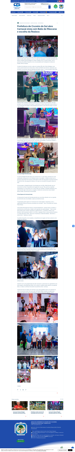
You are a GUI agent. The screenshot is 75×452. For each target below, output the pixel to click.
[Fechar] (73, 450)
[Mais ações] (57, 23)
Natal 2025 (29, 15)
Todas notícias (14, 15)
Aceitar (70, 450)
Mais (48, 15)
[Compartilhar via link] (25, 389)
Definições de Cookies (62, 450)
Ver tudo (61, 399)
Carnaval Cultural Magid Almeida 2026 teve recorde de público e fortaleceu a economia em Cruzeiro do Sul (55, 412)
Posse (34, 15)
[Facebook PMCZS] (57, 1)
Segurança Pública (41, 15)
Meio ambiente (22, 15)
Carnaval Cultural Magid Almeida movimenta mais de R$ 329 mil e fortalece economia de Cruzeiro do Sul (19, 412)
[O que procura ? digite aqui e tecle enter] (49, 7)
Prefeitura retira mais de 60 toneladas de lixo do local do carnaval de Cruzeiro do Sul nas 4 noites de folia (37, 412)
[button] (20, 12)
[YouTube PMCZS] (59, 1)
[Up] (72, 448)
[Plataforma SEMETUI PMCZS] (63, 1)
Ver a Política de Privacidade (41, 450)
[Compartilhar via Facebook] (17, 389)
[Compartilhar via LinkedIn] (23, 389)
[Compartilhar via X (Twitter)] (20, 389)
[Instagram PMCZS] (61, 1)
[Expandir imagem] (24, 362)
